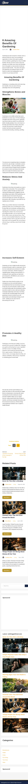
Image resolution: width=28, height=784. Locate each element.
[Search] (26, 586)
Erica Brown (8, 521)
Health (4, 752)
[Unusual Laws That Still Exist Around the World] (15, 712)
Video (4, 762)
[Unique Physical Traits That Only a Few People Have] (15, 672)
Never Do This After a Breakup (12, 481)
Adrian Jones (8, 484)
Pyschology (5, 757)
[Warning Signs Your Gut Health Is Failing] (15, 692)
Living (14, 484)
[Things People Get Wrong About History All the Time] (15, 732)
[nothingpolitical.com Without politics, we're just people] (5, 2)
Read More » (6, 498)
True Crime (5, 759)
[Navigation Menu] (25, 2)
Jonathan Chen (16, 49)
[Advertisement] (14, 24)
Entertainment (6, 750)
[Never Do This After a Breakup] (15, 652)
